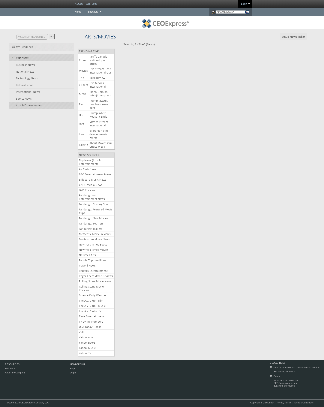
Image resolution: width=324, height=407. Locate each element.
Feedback (10, 368)
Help (72, 368)
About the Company (15, 372)
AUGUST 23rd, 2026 (86, 3)
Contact (277, 376)
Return (150, 44)
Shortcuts (93, 11)
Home (78, 11)
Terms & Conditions (304, 402)
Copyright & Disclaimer (262, 402)
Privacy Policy (284, 402)
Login (244, 3)
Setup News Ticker (293, 36)
